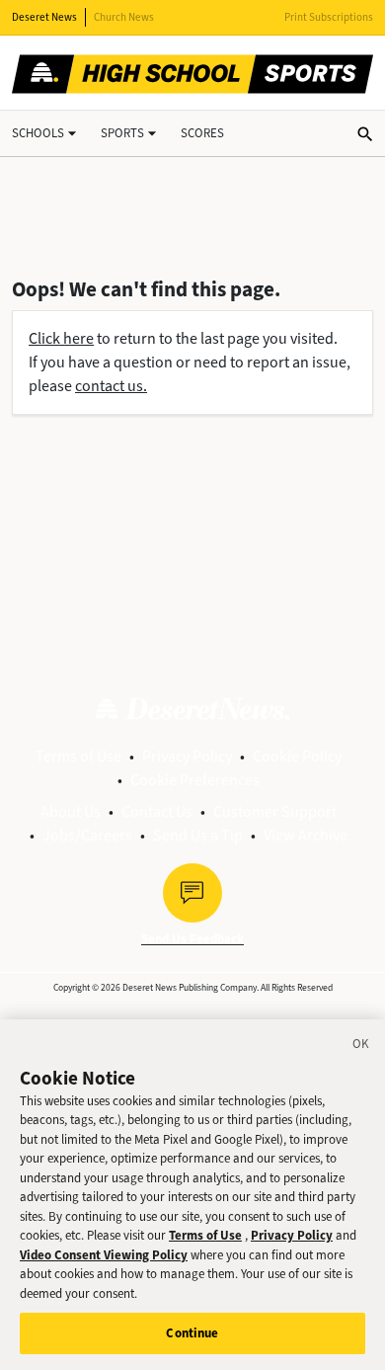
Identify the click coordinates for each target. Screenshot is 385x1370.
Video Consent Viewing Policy (104, 1255)
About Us (70, 811)
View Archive (305, 835)
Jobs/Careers (87, 835)
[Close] (361, 1047)
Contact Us (156, 811)
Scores (202, 132)
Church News (124, 17)
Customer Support (275, 811)
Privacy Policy (187, 756)
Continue (192, 1333)
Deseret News (44, 17)
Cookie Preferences (195, 779)
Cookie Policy (297, 756)
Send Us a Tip (198, 835)
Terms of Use (78, 756)
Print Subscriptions (328, 17)
